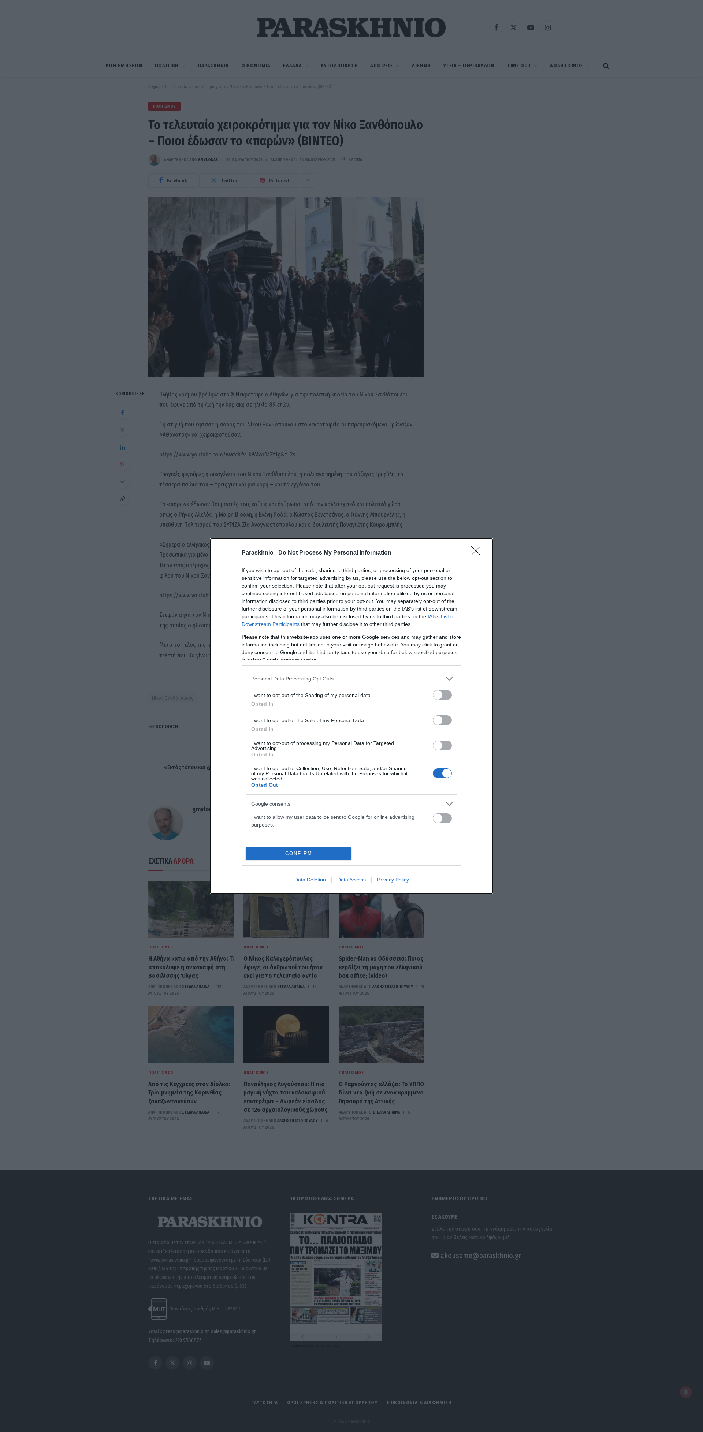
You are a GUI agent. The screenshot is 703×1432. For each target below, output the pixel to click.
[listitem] (351, 679)
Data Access (351, 880)
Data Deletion (310, 880)
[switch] (442, 695)
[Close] (478, 553)
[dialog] (351, 716)
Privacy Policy (393, 880)
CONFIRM (298, 853)
